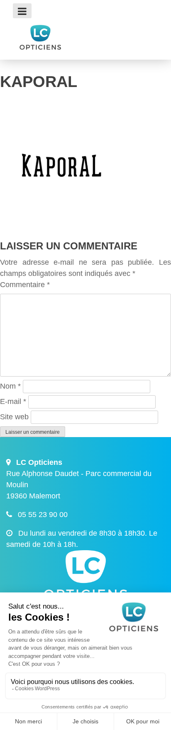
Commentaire (25, 284)
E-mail (13, 401)
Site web (14, 417)
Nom (10, 386)
